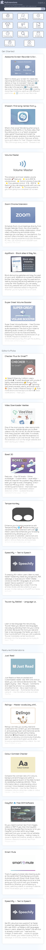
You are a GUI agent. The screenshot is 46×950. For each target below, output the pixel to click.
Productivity (7, 36)
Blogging (23, 18)
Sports (29, 45)
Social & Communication (10, 45)
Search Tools (23, 36)
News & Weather (23, 27)
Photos (38, 27)
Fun (7, 27)
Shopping (38, 36)
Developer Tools (39, 18)
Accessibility (7, 18)
